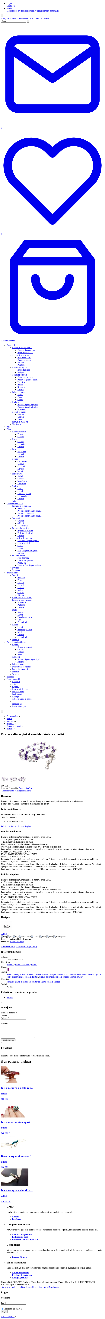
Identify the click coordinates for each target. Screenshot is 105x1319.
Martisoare (16, 424)
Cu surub (21, 466)
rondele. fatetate (31, 977)
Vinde (9, 8)
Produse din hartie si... (21, 528)
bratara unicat (63, 974)
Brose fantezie (24, 370)
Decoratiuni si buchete (21, 667)
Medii (20, 488)
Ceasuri (21, 436)
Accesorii (11, 345)
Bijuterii (10, 429)
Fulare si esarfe (18, 392)
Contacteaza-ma (8, 946)
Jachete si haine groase (22, 600)
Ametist (10, 997)
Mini (20, 632)
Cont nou (11, 6)
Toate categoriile (14, 679)
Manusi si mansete (20, 422)
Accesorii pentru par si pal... (30, 659)
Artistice (21, 476)
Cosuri (20, 545)
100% (17, 941)
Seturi (14, 501)
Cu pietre (21, 444)
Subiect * (5, 1018)
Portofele (21, 382)
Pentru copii (17, 694)
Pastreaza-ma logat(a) (13, 1309)
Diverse (21, 446)
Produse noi (17, 704)
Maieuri (21, 587)
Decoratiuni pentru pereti (28, 540)
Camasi (21, 585)
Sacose (21, 389)
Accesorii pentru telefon (28, 407)
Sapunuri (21, 508)
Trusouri (15, 674)
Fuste (14, 610)
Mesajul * (5, 1023)
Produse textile (18, 555)
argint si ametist (76, 977)
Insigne (21, 372)
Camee (21, 441)
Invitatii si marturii (20, 669)
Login (9, 3)
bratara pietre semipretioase (82, 974)
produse (10, 721)
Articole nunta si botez (16, 642)
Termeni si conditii (9, 1287)
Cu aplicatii (22, 622)
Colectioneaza (8, 791)
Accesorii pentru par (21, 355)
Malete (20, 590)
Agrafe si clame (24, 360)
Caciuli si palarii (19, 412)
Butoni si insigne (19, 367)
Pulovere (21, 577)
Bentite (21, 362)
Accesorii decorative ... (22, 347)
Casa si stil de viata (15, 503)
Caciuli (21, 417)
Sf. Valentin (23, 526)
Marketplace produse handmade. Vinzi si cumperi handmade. (33, 11)
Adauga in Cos (25, 788)
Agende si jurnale (25, 530)
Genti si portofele (19, 375)
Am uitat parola (7, 1316)
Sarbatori (16, 518)
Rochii (15, 624)
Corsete (21, 592)
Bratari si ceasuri (19, 432)
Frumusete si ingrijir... (21, 506)
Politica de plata (24, 826)
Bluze (20, 580)
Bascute (21, 414)
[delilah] (6, 931)
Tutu (19, 620)
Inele (14, 449)
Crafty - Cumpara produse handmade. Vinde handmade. (25, 18)
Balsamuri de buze (25, 513)
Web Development (52, 1287)
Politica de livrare (8, 826)
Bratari (20, 434)
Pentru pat (22, 563)
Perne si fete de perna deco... (30, 565)
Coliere (15, 486)
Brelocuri (16, 402)
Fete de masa (23, 558)
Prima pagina (12, 716)
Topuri (15, 575)
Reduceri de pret (19, 706)
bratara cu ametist (46, 977)
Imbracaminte (12, 573)
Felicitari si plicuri (25, 533)
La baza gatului (24, 493)
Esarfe (20, 394)
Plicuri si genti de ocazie (28, 380)
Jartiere (21, 662)
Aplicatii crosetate (25, 352)
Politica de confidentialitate (30, 1287)
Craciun (21, 521)
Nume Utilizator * (9, 1013)
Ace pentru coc (24, 357)
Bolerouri (22, 602)
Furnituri (10, 676)
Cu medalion (23, 496)
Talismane (22, 483)
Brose (14, 439)
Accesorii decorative (26, 350)
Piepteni (21, 365)
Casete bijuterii (24, 543)
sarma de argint (13, 982)
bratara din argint (14, 974)
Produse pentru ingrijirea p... (30, 511)
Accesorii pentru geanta (28, 404)
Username (5, 1298)
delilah (9, 718)
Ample (20, 612)
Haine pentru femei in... (22, 597)
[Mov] (8, 969)
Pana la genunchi (25, 617)
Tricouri (21, 582)
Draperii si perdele (25, 560)
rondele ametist (62, 977)
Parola (4, 1303)
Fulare (20, 397)
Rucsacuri (22, 387)
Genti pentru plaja (25, 377)
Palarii (20, 419)
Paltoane (21, 605)
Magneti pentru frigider (27, 550)
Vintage (15, 696)
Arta (8, 427)
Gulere (20, 399)
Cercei (15, 459)
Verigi (20, 471)
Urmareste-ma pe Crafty (26, 946)
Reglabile (22, 451)
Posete (20, 384)
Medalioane (23, 481)
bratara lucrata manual (31, 974)
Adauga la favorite (23, 791)
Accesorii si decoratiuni (22, 538)
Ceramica (16, 570)
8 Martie (21, 523)
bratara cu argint (49, 974)
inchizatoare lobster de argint (33, 982)
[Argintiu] (7, 969)
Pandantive (17, 474)
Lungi (20, 491)
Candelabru (22, 461)
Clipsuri (21, 464)
